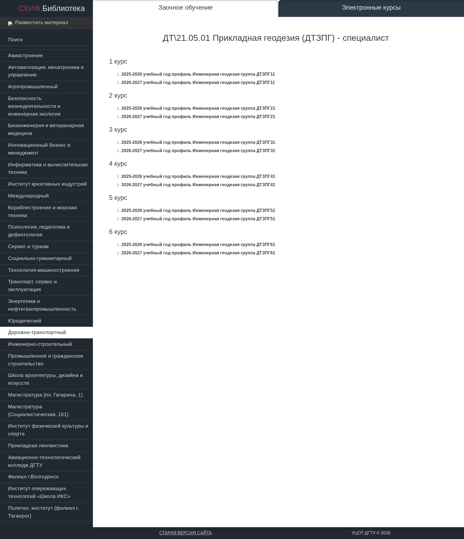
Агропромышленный (33, 86)
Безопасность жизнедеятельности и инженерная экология (34, 106)
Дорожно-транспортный (37, 332)
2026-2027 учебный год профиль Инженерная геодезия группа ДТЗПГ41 (198, 184)
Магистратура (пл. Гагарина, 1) (45, 395)
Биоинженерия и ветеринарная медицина (46, 129)
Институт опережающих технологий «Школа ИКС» (39, 492)
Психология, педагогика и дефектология (39, 230)
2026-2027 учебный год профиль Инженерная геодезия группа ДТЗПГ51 (198, 219)
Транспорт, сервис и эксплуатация (32, 285)
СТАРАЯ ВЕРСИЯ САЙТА (185, 533)
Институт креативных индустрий (47, 184)
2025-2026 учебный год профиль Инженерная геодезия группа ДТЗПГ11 (198, 74)
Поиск (15, 39)
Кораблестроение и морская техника (42, 211)
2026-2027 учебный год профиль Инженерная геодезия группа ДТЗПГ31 (198, 150)
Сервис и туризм (28, 246)
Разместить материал (40, 22)
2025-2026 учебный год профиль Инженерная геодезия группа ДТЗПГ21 (198, 108)
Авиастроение (25, 55)
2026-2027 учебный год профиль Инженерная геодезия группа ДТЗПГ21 (198, 116)
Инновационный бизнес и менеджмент (39, 149)
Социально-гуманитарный (40, 258)
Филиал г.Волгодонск (33, 476)
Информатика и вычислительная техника (48, 168)
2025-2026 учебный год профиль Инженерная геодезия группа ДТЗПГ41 (198, 176)
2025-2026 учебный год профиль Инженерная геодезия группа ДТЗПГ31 (198, 142)
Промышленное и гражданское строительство (45, 359)
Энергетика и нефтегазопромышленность (42, 305)
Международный (28, 196)
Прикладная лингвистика (38, 445)
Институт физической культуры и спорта (48, 430)
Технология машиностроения (43, 270)
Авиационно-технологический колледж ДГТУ (44, 461)
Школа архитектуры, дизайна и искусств (45, 379)
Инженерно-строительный (40, 344)
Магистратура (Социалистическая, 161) (38, 410)
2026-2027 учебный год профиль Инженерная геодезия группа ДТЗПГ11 (198, 82)
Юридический (24, 321)
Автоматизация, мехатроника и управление (46, 71)
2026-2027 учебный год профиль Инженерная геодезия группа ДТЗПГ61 (198, 253)
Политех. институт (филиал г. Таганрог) (43, 512)
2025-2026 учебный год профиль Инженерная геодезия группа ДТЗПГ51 (198, 210)
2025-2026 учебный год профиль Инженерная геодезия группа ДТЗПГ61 (198, 244)
